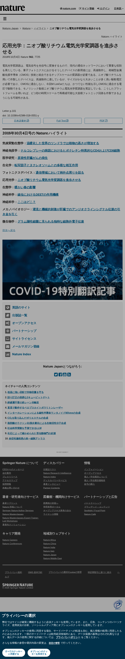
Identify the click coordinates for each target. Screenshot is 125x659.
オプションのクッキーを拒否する (39, 652)
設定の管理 (54, 643)
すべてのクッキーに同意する (13, 652)
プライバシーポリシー (68, 637)
